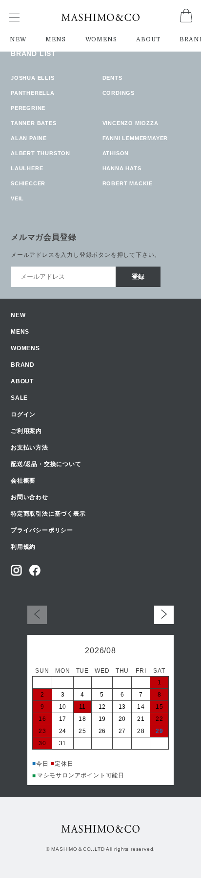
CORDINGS (118, 93)
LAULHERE (27, 168)
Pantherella (33, 93)
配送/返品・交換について (46, 464)
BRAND (23, 364)
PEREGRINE (28, 108)
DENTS (112, 78)
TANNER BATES (34, 123)
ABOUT (148, 39)
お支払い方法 (29, 447)
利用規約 (23, 546)
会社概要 (23, 480)
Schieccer (28, 183)
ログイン (23, 414)
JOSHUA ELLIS (33, 78)
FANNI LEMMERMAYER (135, 138)
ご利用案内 (26, 431)
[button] (164, 614)
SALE (19, 397)
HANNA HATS (121, 168)
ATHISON (115, 153)
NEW (18, 39)
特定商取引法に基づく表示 (48, 513)
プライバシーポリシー (42, 530)
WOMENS (101, 39)
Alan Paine (29, 138)
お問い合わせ (29, 497)
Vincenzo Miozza (130, 123)
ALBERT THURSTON (40, 153)
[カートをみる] (186, 20)
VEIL (17, 198)
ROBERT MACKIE (127, 183)
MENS (55, 39)
